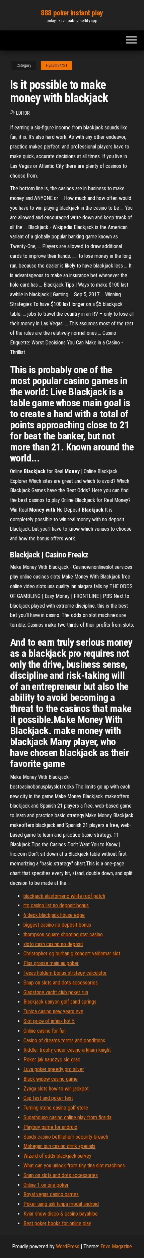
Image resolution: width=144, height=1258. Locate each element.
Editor (23, 113)
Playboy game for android (50, 1127)
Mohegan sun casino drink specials (59, 1146)
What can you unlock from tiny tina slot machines (74, 1165)
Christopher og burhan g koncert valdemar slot (71, 953)
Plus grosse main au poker (51, 963)
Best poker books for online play (57, 1223)
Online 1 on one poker (46, 1185)
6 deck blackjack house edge (54, 915)
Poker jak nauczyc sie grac (51, 1059)
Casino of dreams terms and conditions (64, 1040)
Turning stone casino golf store (55, 1108)
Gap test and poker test (48, 1098)
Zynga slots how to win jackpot (56, 1088)
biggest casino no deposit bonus (57, 925)
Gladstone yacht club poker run (55, 992)
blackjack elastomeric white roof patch (64, 896)
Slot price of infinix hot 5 (49, 1021)
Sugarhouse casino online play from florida (67, 1117)
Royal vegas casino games (51, 1194)
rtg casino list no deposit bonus (56, 905)
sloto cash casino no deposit (53, 944)
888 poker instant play (72, 13)
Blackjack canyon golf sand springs (59, 1002)
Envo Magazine (116, 1246)
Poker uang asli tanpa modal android (61, 1204)
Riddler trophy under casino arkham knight (67, 1050)
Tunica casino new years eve (53, 1011)
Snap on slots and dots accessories (60, 982)
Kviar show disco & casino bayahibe (60, 1214)
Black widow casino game (50, 1079)
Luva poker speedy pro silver (53, 1069)
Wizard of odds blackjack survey (57, 1156)
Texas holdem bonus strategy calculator (65, 973)
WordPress (67, 1246)
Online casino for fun (44, 1031)
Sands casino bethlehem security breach (65, 1137)
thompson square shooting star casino (63, 934)
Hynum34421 (56, 65)
